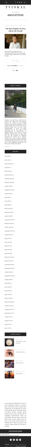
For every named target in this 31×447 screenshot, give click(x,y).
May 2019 (7, 246)
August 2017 (8, 320)
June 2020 (7, 201)
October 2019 (8, 227)
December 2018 (8, 264)
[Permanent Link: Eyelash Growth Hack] (9, 357)
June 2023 (7, 160)
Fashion (7, 25)
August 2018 (8, 279)
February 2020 (8, 212)
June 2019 (7, 242)
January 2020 (8, 216)
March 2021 (8, 171)
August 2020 (8, 193)
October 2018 (8, 272)
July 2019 (7, 238)
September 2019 (9, 231)
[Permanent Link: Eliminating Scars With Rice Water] (9, 346)
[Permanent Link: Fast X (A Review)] (9, 367)
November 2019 (8, 223)
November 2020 (8, 182)
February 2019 (8, 257)
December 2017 (8, 309)
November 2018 (8, 268)
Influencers (14, 25)
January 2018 (8, 305)
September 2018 (9, 275)
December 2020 (8, 178)
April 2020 (7, 205)
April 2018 (7, 294)
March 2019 (8, 253)
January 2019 (8, 261)
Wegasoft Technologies (21, 446)
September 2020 (9, 190)
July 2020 (7, 197)
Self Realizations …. (20, 373)
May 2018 (7, 290)
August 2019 (8, 234)
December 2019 (8, 219)
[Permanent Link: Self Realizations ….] (9, 378)
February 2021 (8, 175)
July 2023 (7, 156)
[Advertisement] (15, 391)
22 (14, 70)
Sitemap (7, 444)
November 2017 (8, 313)
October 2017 (8, 317)
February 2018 (8, 302)
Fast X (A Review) (20, 363)
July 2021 (7, 167)
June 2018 (7, 287)
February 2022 (8, 163)
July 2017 (7, 324)
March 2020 (8, 208)
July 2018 (7, 283)
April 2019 (7, 249)
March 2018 (8, 298)
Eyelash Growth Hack (20, 352)
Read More (15, 60)
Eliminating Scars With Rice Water (20, 342)
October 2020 (8, 186)
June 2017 (7, 328)
